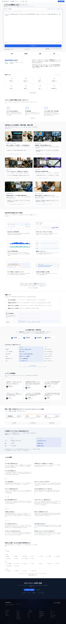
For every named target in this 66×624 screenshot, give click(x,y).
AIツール (16, 1)
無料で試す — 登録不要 (29, 589)
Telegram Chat (41, 615)
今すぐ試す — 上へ (33, 118)
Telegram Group (41, 613)
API (28, 615)
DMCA (52, 613)
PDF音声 (18, 615)
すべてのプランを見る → (33, 365)
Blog (28, 613)
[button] (27, 9)
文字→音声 (12, 1)
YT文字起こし (19, 618)
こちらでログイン (61, 1)
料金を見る (38, 589)
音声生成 (33, 45)
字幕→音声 (7, 615)
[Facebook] (60, 622)
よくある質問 (22, 1)
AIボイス (6, 613)
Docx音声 (18, 613)
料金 (26, 1)
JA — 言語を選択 (57, 602)
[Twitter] (58, 622)
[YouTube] (57, 622)
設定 (5, 42)
